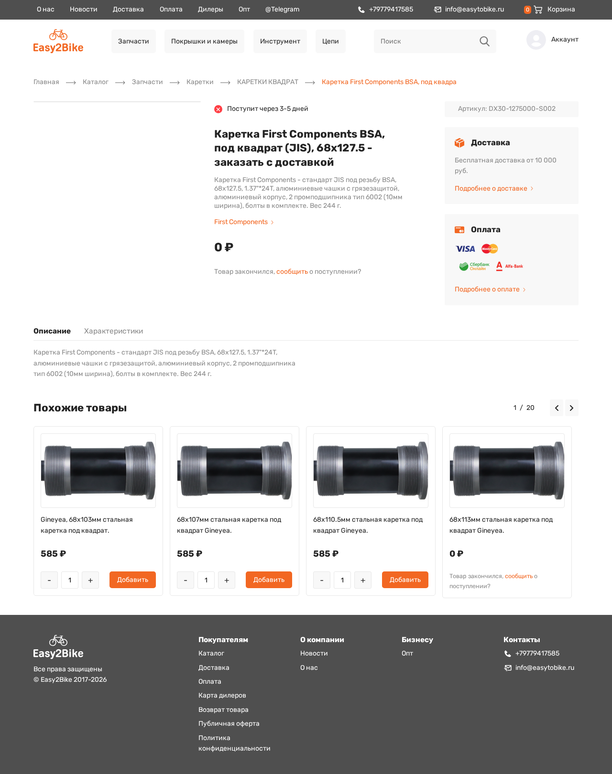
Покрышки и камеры (204, 41)
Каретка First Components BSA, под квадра (389, 82)
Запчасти (133, 41)
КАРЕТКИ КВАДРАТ (267, 82)
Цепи (330, 41)
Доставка (128, 9)
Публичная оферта (229, 724)
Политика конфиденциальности (234, 743)
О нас (46, 9)
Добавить (132, 580)
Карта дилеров (222, 695)
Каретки (200, 82)
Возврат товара (223, 710)
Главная (46, 82)
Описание (52, 331)
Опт (244, 9)
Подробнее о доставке (491, 188)
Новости (84, 9)
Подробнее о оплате (487, 289)
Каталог (96, 82)
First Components (241, 222)
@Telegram (282, 9)
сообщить (292, 272)
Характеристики (113, 331)
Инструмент (280, 41)
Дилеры (210, 9)
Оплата (171, 9)
